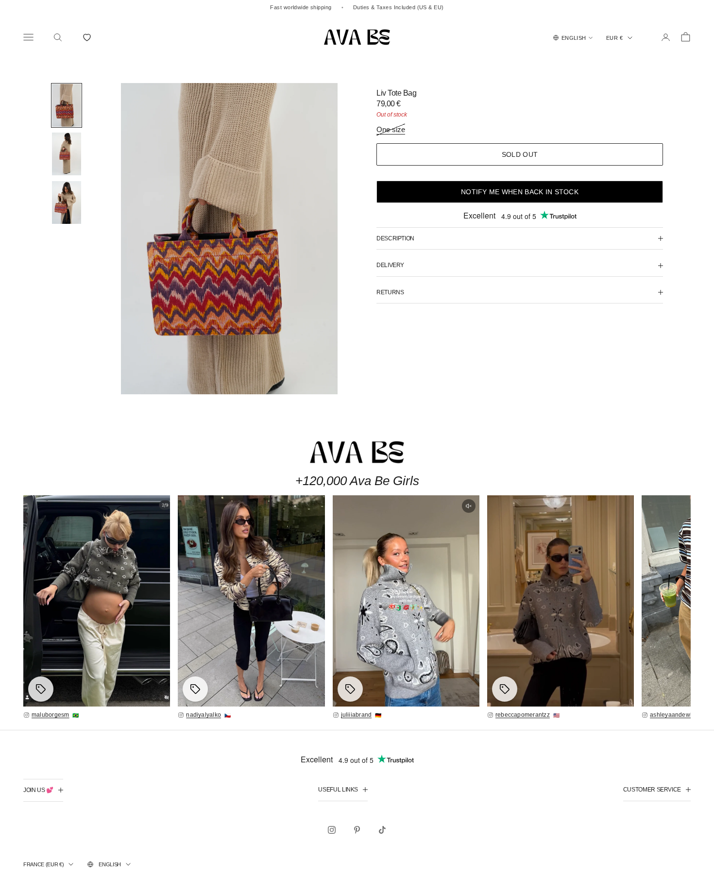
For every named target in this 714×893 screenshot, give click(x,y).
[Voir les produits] (40, 689)
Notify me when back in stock (519, 192)
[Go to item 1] (66, 105)
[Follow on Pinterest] (357, 830)
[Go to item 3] (66, 202)
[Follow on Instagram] (332, 830)
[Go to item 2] (66, 154)
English (110, 864)
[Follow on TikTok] (382, 830)
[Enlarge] (96, 601)
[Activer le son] (469, 506)
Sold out (520, 154)
